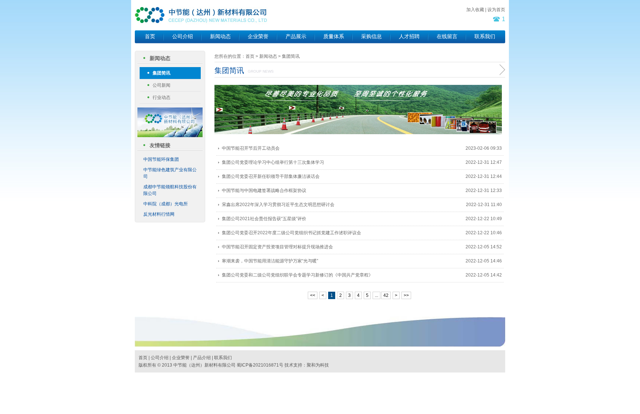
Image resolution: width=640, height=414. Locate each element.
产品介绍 (202, 357)
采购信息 (371, 36)
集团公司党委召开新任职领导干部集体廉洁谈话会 (271, 176)
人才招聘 (409, 36)
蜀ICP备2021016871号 (260, 365)
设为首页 (496, 9)
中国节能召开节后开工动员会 (251, 148)
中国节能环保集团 (161, 159)
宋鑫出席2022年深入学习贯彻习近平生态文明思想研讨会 (278, 204)
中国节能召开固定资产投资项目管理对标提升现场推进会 (277, 246)
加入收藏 (475, 9)
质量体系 (333, 36)
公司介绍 (182, 36)
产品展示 (296, 36)
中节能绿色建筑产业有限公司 (170, 173)
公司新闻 (161, 85)
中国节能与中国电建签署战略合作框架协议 (264, 190)
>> (406, 295)
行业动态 (161, 97)
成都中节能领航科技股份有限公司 (170, 190)
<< (312, 295)
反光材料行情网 (158, 214)
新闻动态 (220, 36)
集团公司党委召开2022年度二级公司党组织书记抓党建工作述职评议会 (291, 232)
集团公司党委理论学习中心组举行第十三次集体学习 (273, 162)
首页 (150, 36)
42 (386, 295)
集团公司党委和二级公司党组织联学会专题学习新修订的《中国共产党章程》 (297, 275)
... (376, 295)
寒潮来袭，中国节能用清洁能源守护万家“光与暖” (270, 261)
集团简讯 (161, 73)
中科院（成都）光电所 (165, 203)
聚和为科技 (318, 365)
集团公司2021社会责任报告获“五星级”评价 (264, 218)
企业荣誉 (258, 36)
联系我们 (484, 36)
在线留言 (447, 36)
